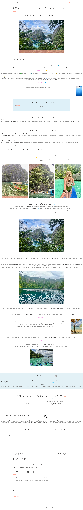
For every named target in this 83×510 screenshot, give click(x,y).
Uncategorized (19, 10)
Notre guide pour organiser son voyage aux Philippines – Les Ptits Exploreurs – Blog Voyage (33, 464)
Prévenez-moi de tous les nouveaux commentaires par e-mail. (25, 490)
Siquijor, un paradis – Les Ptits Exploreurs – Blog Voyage (27, 467)
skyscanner (18, 105)
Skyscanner (18, 63)
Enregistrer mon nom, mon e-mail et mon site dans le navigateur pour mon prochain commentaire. (31, 480)
